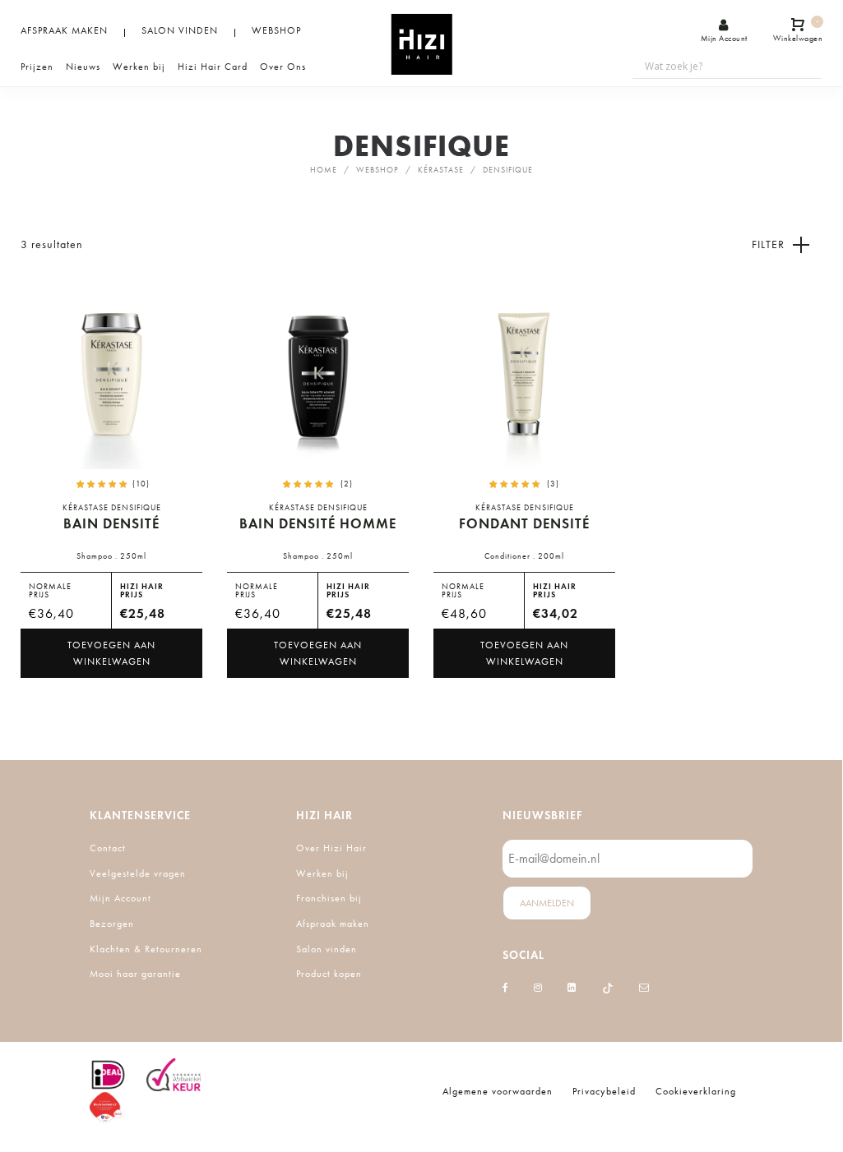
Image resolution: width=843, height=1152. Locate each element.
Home (323, 170)
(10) (140, 484)
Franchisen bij (329, 898)
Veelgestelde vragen (138, 873)
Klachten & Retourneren (146, 949)
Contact (108, 848)
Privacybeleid (604, 1091)
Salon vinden (326, 949)
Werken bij (322, 873)
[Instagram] (538, 987)
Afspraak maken (332, 923)
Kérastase (441, 170)
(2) (346, 484)
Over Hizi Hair (331, 848)
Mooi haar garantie (135, 973)
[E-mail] (644, 987)
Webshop (377, 170)
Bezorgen (112, 923)
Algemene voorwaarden (497, 1091)
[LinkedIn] (572, 987)
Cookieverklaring (695, 1091)
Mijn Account (120, 898)
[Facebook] (506, 987)
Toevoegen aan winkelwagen (111, 653)
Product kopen (329, 973)
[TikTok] (607, 987)
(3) (553, 484)
